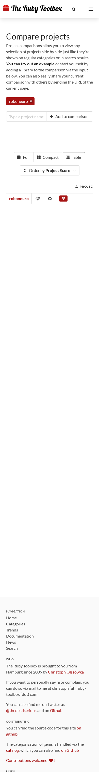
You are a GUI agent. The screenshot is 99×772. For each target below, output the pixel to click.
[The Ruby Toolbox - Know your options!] (32, 9)
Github (56, 710)
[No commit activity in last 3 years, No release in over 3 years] (63, 199)
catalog (12, 750)
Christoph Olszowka (66, 671)
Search (12, 648)
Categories (15, 623)
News (11, 642)
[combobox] (26, 116)
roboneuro (19, 198)
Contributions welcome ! (30, 760)
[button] (73, 9)
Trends (12, 629)
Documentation (20, 636)
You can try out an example (30, 63)
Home (11, 617)
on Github (70, 750)
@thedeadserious (21, 710)
